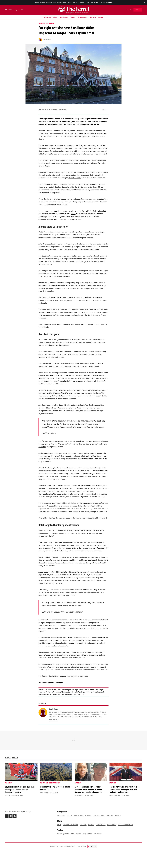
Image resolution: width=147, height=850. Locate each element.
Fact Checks (76, 833)
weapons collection (100, 441)
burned (52, 163)
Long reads (87, 833)
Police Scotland (98, 692)
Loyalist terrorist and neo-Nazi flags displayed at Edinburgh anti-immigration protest (20, 789)
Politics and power (46, 23)
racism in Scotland (51, 694)
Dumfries (41, 692)
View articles (53, 720)
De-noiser (98, 833)
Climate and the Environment (50, 783)
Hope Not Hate (74, 178)
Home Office (97, 187)
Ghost (78, 846)
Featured (49, 692)
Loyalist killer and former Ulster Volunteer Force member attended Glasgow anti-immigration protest (88, 789)
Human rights (67, 690)
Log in (129, 10)
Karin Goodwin (115, 795)
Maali (84, 846)
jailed (73, 214)
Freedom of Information (62, 692)
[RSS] (14, 816)
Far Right (75, 690)
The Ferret (60, 846)
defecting (42, 447)
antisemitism (89, 690)
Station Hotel (79, 694)
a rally (87, 512)
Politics (81, 690)
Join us (137, 10)
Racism (41, 694)
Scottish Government (66, 694)
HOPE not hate (61, 572)
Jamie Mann (47, 39)
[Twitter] (10, 816)
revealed (53, 211)
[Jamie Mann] (40, 39)
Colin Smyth (67, 530)
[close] (144, 2)
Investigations (63, 833)
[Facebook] (6, 816)
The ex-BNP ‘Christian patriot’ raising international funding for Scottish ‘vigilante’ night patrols (125, 789)
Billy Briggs (9, 795)
